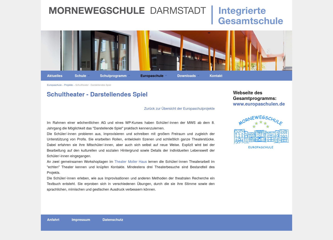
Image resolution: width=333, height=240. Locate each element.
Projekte (68, 84)
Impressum (81, 219)
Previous (72, 49)
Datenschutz (113, 219)
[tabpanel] (166, 50)
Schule (80, 75)
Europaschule (151, 75)
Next (260, 49)
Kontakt (216, 75)
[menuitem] (55, 76)
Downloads (186, 75)
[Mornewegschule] (166, 14)
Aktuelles (54, 75)
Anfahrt (53, 219)
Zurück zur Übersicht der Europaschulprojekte (179, 108)
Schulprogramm (113, 75)
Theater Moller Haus (130, 161)
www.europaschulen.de (259, 103)
